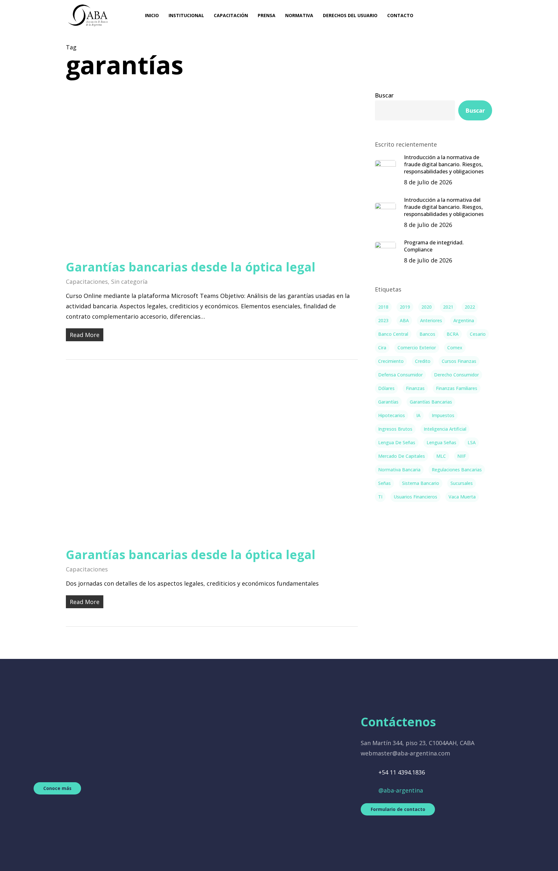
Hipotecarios (391, 415)
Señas (384, 483)
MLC (441, 456)
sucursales (461, 483)
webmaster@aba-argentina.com (405, 753)
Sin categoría (129, 281)
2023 (383, 320)
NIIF (461, 456)
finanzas (415, 388)
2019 (405, 307)
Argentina (463, 320)
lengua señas (441, 442)
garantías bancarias (431, 402)
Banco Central (393, 334)
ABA (404, 320)
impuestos (443, 415)
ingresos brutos (395, 429)
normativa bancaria (399, 469)
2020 (426, 307)
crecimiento (391, 361)
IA (418, 415)
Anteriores (431, 320)
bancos (427, 334)
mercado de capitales (401, 456)
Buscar (384, 95)
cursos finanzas (459, 361)
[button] (57, 788)
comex (454, 347)
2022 (470, 307)
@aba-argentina (400, 790)
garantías (388, 402)
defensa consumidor (400, 375)
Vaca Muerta (462, 497)
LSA (472, 442)
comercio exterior (417, 347)
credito (422, 361)
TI (380, 497)
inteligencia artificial (445, 429)
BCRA (453, 334)
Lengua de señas (396, 442)
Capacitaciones (87, 281)
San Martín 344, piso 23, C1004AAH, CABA (417, 743)
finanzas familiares (456, 388)
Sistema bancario (420, 483)
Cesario (478, 334)
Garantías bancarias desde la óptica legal (190, 267)
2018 (383, 307)
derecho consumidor (456, 375)
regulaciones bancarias (457, 469)
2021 (448, 307)
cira (382, 347)
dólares (386, 388)
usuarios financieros (415, 497)
